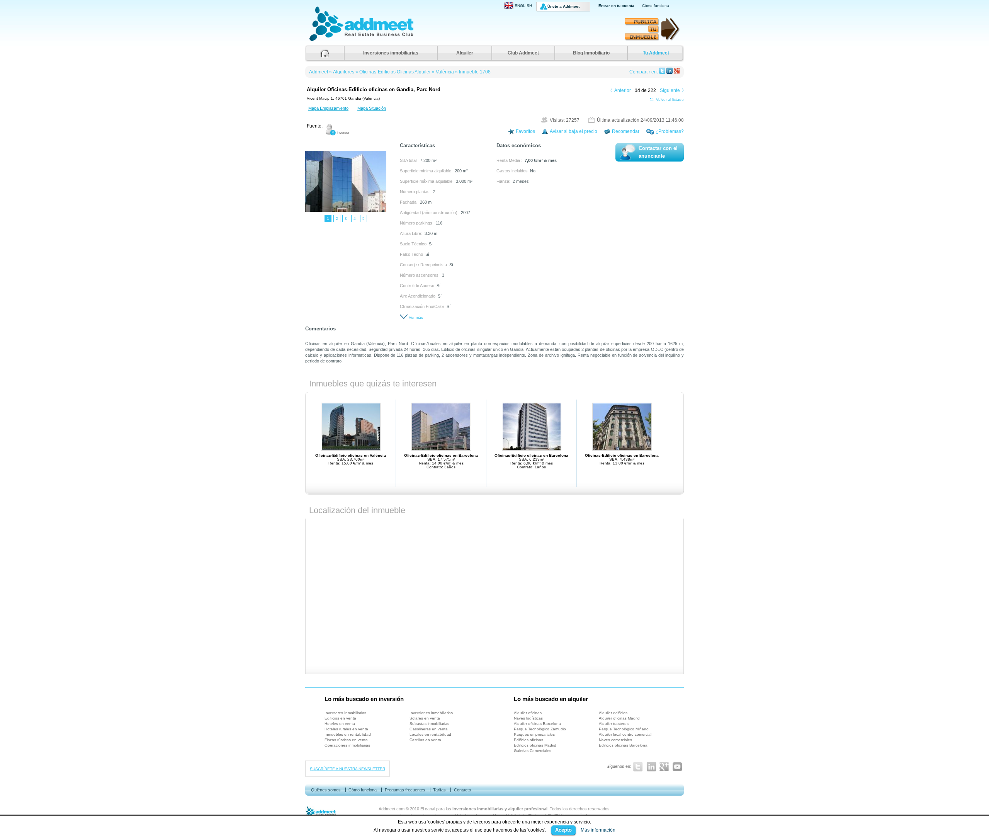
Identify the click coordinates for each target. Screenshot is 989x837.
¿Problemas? (670, 131)
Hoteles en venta (340, 723)
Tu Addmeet (656, 53)
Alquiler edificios (613, 713)
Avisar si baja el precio (573, 131)
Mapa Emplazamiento (328, 108)
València (445, 72)
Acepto (563, 830)
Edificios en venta (340, 718)
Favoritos (525, 131)
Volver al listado (670, 99)
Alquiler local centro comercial (625, 734)
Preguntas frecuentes (405, 790)
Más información (598, 830)
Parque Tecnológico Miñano (624, 729)
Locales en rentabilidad (430, 734)
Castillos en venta (425, 740)
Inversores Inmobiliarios (345, 713)
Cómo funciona (655, 5)
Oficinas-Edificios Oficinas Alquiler (395, 72)
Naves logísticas (528, 718)
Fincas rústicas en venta (346, 740)
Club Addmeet (523, 53)
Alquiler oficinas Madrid (619, 718)
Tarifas (439, 790)
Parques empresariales (534, 734)
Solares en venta (425, 718)
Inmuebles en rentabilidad (348, 734)
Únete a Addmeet (563, 6)
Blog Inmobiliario (591, 53)
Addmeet (318, 72)
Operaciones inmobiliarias (347, 745)
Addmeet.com (391, 808)
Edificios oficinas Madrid (535, 745)
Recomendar (625, 131)
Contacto (462, 790)
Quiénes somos (326, 790)
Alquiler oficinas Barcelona (537, 723)
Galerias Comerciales (532, 751)
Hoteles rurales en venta (346, 729)
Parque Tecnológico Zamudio (540, 729)
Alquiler (464, 53)
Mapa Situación (371, 108)
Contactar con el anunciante (658, 152)
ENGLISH (523, 5)
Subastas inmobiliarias (429, 723)
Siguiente (670, 90)
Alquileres (343, 72)
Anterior (622, 90)
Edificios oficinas (528, 740)
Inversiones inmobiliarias (390, 53)
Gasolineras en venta (429, 729)
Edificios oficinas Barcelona (623, 745)
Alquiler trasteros (614, 723)
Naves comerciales (615, 740)
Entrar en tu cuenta (616, 5)
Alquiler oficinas (528, 713)
